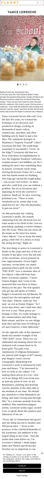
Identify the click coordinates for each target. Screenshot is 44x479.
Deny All (22, 471)
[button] (41, 2)
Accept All (22, 466)
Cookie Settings (22, 475)
